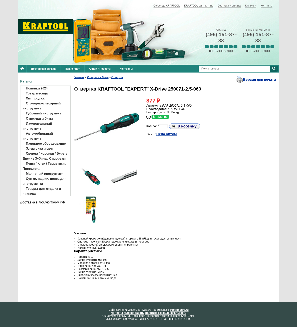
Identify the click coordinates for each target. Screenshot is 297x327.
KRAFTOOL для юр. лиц (198, 5)
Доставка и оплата (229, 5)
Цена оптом (166, 134)
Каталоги (250, 5)
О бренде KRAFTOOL (167, 5)
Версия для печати (259, 79)
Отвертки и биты (97, 77)
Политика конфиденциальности (165, 312)
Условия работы (133, 312)
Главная (79, 77)
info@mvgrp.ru (179, 309)
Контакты (266, 5)
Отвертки (117, 77)
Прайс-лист (72, 69)
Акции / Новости (99, 69)
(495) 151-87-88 (221, 37)
